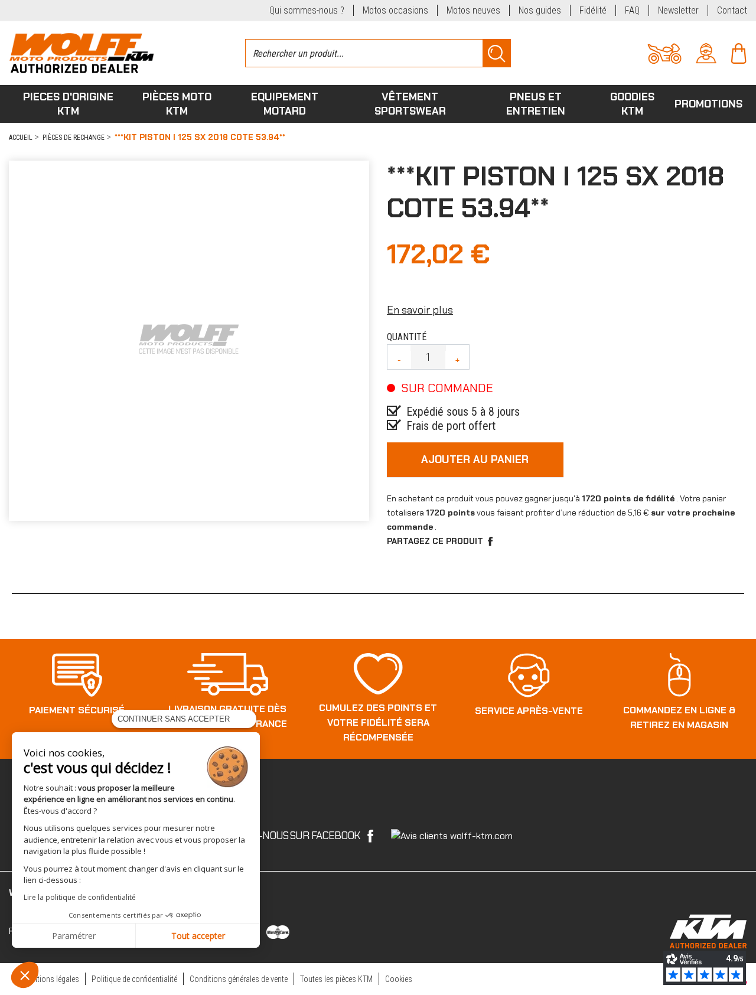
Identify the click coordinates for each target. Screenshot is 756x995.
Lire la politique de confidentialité (80, 897)
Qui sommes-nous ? (306, 10)
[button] (25, 975)
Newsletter (678, 10)
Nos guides (540, 10)
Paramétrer (74, 935)
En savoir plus (420, 310)
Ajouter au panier (475, 459)
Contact (732, 10)
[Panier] (739, 52)
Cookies (398, 979)
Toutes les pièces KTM (336, 979)
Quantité (406, 336)
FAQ (632, 10)
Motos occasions (395, 10)
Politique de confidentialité (134, 979)
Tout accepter (198, 935)
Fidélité (593, 10)
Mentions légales (51, 979)
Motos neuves (473, 10)
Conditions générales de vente (239, 979)
